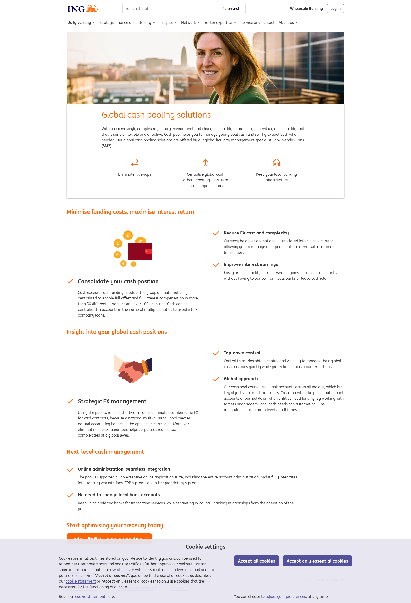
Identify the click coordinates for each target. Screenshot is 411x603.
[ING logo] (82, 8)
